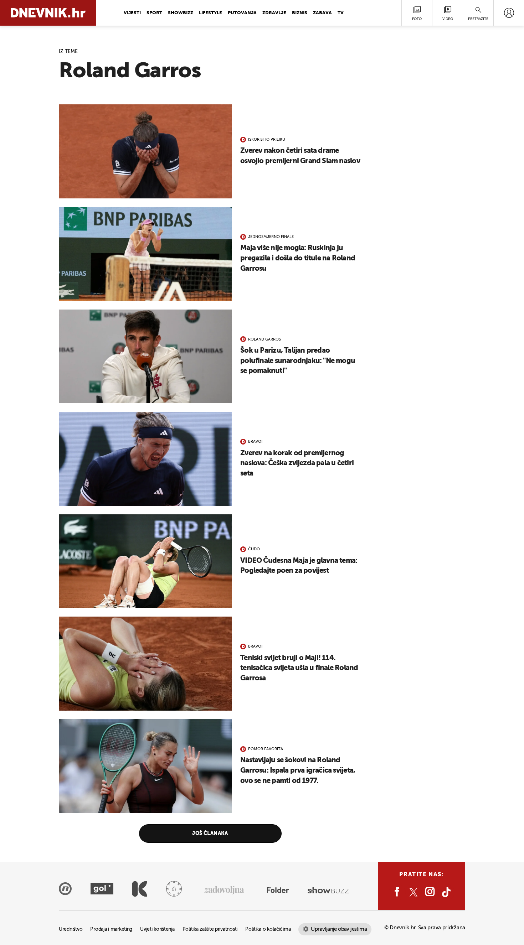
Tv (341, 13)
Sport (154, 13)
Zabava (322, 13)
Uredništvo (70, 929)
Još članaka (210, 833)
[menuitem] (509, 13)
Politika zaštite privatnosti (210, 929)
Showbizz (180, 13)
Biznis (299, 13)
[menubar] (509, 13)
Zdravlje (274, 13)
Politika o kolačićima (268, 929)
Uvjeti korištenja (157, 929)
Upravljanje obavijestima (339, 929)
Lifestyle (210, 13)
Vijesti (132, 13)
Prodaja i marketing (111, 929)
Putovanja (242, 13)
